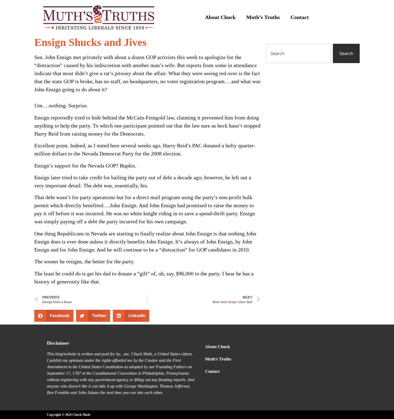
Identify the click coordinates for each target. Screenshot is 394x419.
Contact (300, 17)
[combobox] (298, 53)
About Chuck (220, 17)
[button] (54, 316)
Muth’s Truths (263, 17)
